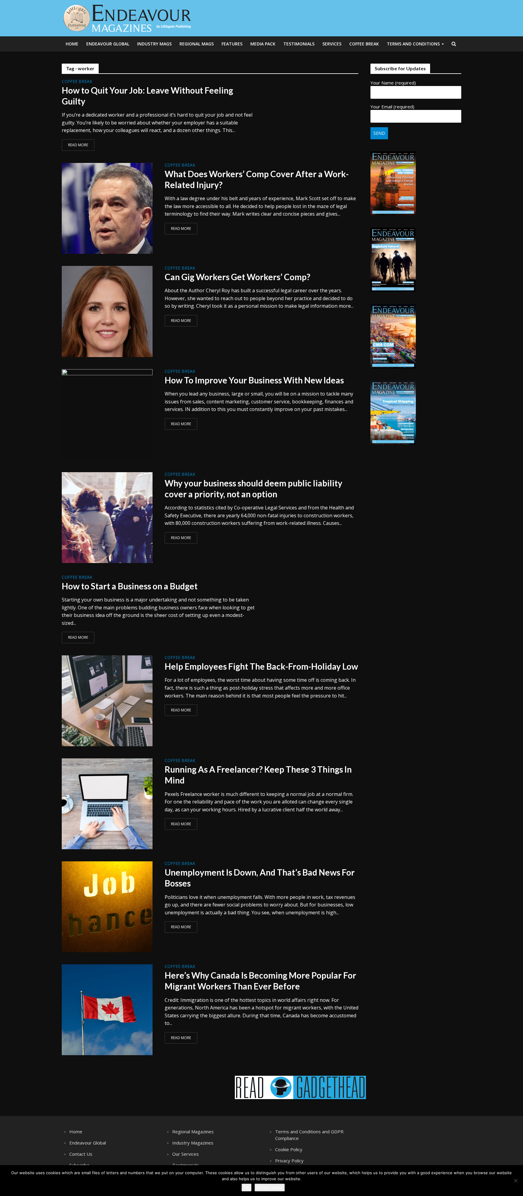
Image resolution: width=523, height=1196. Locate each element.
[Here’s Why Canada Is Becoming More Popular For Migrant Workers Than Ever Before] (107, 1009)
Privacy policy (269, 1187)
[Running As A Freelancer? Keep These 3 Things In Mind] (107, 803)
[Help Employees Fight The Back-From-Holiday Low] (107, 700)
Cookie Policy (288, 1149)
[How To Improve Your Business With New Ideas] (107, 414)
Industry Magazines (192, 1143)
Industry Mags (154, 44)
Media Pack (262, 44)
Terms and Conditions (413, 44)
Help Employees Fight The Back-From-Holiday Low (261, 666)
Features (232, 44)
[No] (515, 1181)
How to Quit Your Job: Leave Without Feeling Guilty (147, 95)
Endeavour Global (107, 44)
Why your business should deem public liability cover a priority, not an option (253, 488)
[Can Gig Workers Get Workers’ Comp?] (107, 311)
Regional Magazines (193, 1131)
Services (331, 44)
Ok (246, 1187)
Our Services (185, 1154)
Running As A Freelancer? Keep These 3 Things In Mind (258, 774)
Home (72, 44)
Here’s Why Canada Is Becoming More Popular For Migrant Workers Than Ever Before (260, 980)
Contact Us (80, 1154)
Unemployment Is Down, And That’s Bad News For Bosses (260, 877)
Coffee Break (364, 44)
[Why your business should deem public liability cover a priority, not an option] (107, 517)
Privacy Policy (289, 1161)
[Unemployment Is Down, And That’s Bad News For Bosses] (107, 906)
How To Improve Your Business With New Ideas (254, 380)
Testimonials (298, 44)
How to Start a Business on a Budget (130, 586)
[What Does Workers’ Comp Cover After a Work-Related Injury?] (107, 207)
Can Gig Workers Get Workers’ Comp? (237, 277)
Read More (78, 144)
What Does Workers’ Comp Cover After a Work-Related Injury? (257, 179)
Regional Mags (196, 44)
